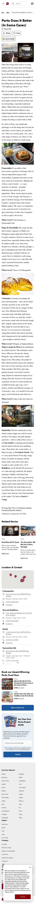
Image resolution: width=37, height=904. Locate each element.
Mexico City (5, 794)
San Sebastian (5, 811)
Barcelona (4, 777)
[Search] (13, 3)
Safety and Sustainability (8, 851)
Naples (21, 794)
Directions (9, 605)
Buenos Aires (5, 781)
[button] (15, 576)
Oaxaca (21, 797)
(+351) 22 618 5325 (12, 621)
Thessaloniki (5, 818)
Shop (3, 834)
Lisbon (3, 787)
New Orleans (5, 797)
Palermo (21, 801)
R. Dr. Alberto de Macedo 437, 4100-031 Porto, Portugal (19, 614)
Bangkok (21, 774)
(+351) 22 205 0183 (12, 602)
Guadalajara (22, 781)
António (18, 510)
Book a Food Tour (17, 708)
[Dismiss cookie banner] (30, 867)
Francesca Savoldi (8, 510)
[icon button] (3, 3)
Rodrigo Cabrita (25, 508)
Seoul (20, 811)
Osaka (3, 801)
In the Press (5, 854)
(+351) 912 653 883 (12, 661)
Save (18, 33)
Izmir (20, 784)
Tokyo (20, 818)
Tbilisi (20, 814)
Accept (22, 897)
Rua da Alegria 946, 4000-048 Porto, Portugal (17, 652)
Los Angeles (22, 787)
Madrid (4, 791)
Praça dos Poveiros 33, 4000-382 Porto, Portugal (18, 595)
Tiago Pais (7, 29)
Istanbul (4, 784)
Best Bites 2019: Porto (10, 542)
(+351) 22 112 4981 (12, 640)
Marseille (21, 791)
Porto (3, 539)
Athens (3, 774)
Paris (3, 804)
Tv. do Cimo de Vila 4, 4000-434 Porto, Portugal (18, 633)
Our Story (4, 844)
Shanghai (4, 814)
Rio (20, 807)
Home (3, 13)
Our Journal (5, 838)
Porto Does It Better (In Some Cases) (23, 13)
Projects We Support (7, 858)
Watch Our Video (6, 848)
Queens (4, 807)
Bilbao (21, 777)
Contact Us (5, 861)
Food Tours (5, 824)
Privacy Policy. (9, 892)
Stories (9, 13)
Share (8, 33)
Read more (5, 553)
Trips (3, 831)
